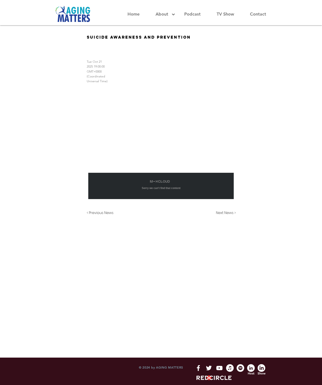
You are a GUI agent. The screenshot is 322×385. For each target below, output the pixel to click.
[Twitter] (209, 368)
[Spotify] (240, 368)
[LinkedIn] (251, 368)
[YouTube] (219, 368)
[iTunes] (230, 368)
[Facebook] (198, 368)
